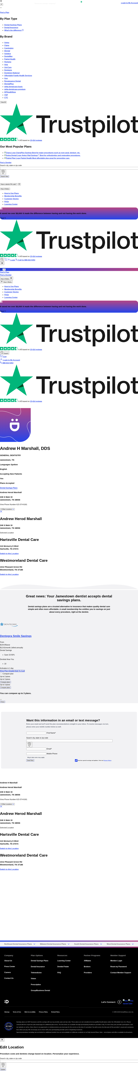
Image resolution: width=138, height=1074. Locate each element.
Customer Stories (11, 199)
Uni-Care (8, 67)
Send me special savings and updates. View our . (95, 760)
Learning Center (11, 204)
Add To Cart (20, 671)
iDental (7, 51)
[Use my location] (3, 172)
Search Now (4, 176)
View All (3, 102)
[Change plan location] (1, 4)
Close (2, 702)
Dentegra (8, 70)
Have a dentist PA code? (8, 184)
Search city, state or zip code (11, 165)
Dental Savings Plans (13, 25)
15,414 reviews (36, 140)
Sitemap (6, 1012)
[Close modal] (2, 1040)
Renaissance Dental (12, 81)
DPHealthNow (10, 92)
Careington (8, 48)
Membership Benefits (13, 196)
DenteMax (8, 56)
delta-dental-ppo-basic (13, 87)
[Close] (1, 699)
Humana (7, 62)
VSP (6, 95)
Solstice (7, 54)
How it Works (5, 189)
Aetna (6, 43)
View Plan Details (7, 671)
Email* (49, 749)
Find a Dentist (5, 163)
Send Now (30, 760)
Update (3, 1069)
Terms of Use (17, 1012)
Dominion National (12, 73)
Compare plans (5, 682)
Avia (6, 65)
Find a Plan (4, 12)
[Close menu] (2, 263)
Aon (6, 78)
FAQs (6, 202)
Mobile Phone (52, 754)
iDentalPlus (9, 84)
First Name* (51, 733)
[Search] (2, 259)
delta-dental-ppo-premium (14, 89)
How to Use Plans (11, 193)
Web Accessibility (29, 1012)
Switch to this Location (9, 554)
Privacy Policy (107, 760)
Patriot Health (9, 59)
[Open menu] (1, 7)
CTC (6, 98)
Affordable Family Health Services (18, 75)
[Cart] (6, 260)
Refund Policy (55, 1012)
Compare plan (8, 674)
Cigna (6, 45)
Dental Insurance (11, 27)
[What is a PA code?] (19, 184)
